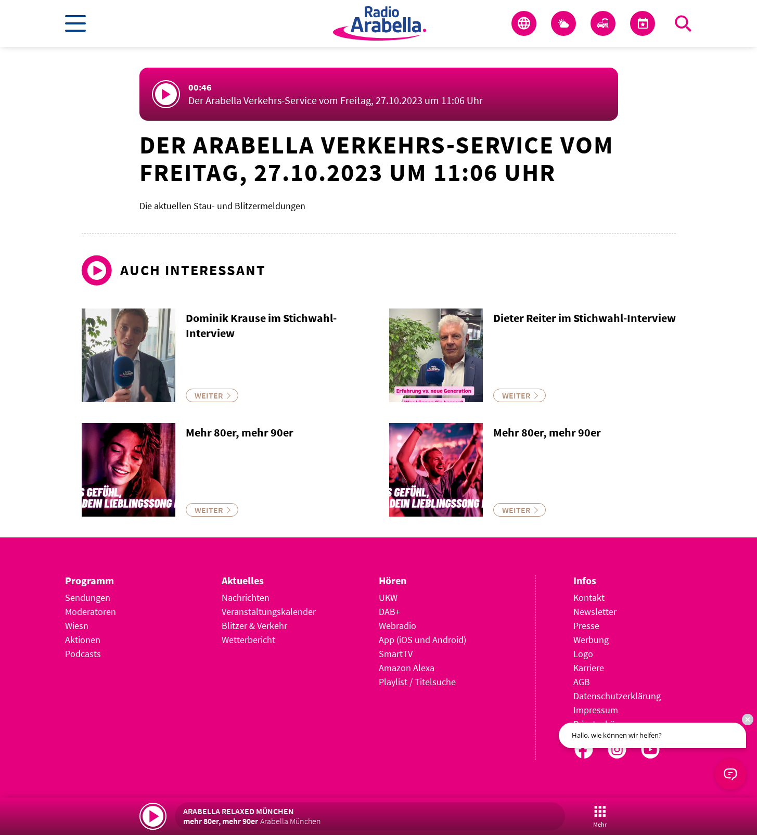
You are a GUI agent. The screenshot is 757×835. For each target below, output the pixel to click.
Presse (586, 626)
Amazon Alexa (406, 668)
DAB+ (389, 612)
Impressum (595, 710)
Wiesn (76, 626)
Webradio (397, 626)
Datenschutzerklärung (617, 696)
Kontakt (589, 597)
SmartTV (396, 654)
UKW (388, 597)
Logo (583, 654)
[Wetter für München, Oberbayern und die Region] (563, 23)
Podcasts (83, 654)
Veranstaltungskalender (269, 612)
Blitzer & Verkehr (254, 626)
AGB (581, 682)
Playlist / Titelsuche (417, 682)
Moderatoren (90, 612)
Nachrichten (246, 597)
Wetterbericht (248, 640)
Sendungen (87, 597)
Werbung (591, 640)
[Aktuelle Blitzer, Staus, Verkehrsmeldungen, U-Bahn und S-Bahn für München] (603, 23)
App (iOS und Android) (422, 640)
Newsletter (595, 612)
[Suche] (683, 23)
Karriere (588, 668)
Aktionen (82, 640)
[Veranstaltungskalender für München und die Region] (642, 23)
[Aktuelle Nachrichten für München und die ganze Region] (523, 23)
